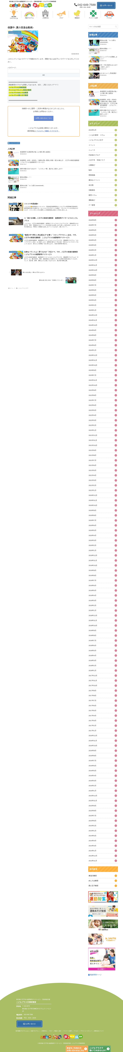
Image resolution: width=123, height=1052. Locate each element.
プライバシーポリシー (86, 1031)
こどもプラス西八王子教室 (18, 95)
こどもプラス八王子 (14, 143)
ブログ (50, 1031)
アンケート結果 (67, 1031)
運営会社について (99, 1031)
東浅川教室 (93, 876)
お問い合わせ (107, 5)
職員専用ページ (95, 975)
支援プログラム (35, 1031)
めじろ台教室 (93, 881)
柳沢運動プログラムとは (22, 1031)
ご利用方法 (44, 1031)
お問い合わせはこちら (44, 118)
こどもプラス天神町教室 (17, 87)
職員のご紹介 (57, 1031)
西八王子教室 (93, 886)
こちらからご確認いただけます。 (48, 131)
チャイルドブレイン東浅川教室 (20, 90)
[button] (116, 27)
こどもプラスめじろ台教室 (18, 93)
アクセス (76, 1031)
